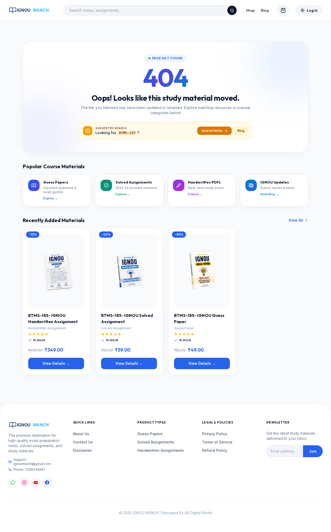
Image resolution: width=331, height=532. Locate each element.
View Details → (56, 363)
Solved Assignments (155, 442)
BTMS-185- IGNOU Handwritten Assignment (53, 318)
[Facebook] (47, 482)
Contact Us (83, 442)
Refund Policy (214, 450)
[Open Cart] (283, 10)
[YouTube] (35, 482)
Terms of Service (217, 442)
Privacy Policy (214, 434)
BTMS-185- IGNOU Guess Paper (199, 318)
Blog (265, 10)
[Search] (232, 10)
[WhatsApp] (13, 482)
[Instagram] (24, 482)
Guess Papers (150, 434)
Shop (250, 10)
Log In (312, 10)
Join (313, 451)
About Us (81, 434)
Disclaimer (82, 450)
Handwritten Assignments (160, 450)
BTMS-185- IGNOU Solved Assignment (127, 318)
